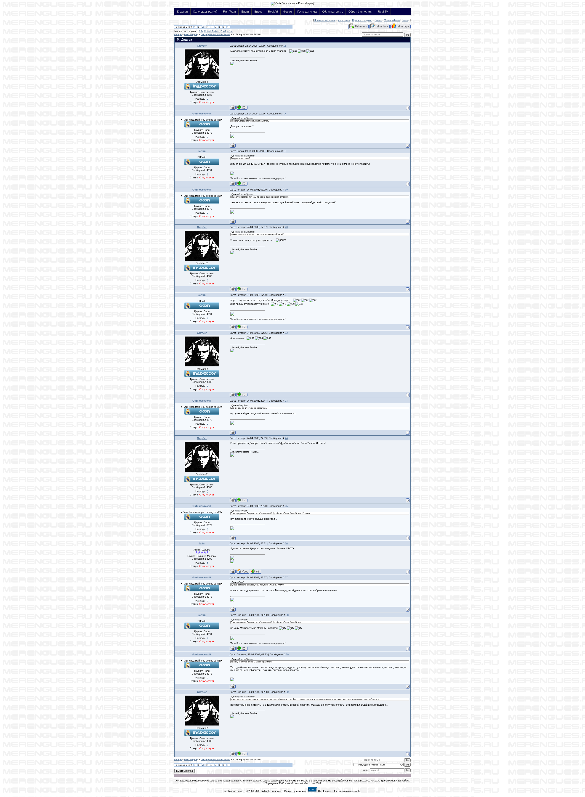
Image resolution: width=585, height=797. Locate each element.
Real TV (383, 11)
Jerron (202, 151)
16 (284, 45)
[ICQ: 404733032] (241, 107)
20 (286, 227)
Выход (405, 20)
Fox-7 (223, 31)
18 (284, 151)
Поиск (378, 20)
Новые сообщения (324, 20)
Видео (258, 11)
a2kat (230, 31)
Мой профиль (392, 20)
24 (286, 438)
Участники (344, 20)
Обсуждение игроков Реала (215, 34)
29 (287, 654)
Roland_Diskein (211, 31)
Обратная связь (332, 11)
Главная (182, 11)
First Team (229, 11)
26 (286, 543)
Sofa (201, 31)
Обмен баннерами (360, 11)
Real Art (273, 11)
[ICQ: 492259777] (241, 183)
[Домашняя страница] (242, 571)
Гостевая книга (307, 11)
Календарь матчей (205, 11)
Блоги (245, 11)
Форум (287, 11)
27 (286, 577)
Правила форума (362, 20)
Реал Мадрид (191, 34)
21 (286, 295)
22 (286, 332)
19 (286, 189)
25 (286, 506)
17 (284, 113)
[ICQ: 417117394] (255, 571)
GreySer (202, 45)
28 (287, 615)
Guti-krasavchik (201, 113)
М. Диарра (238, 34)
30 (287, 692)
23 (286, 400)
